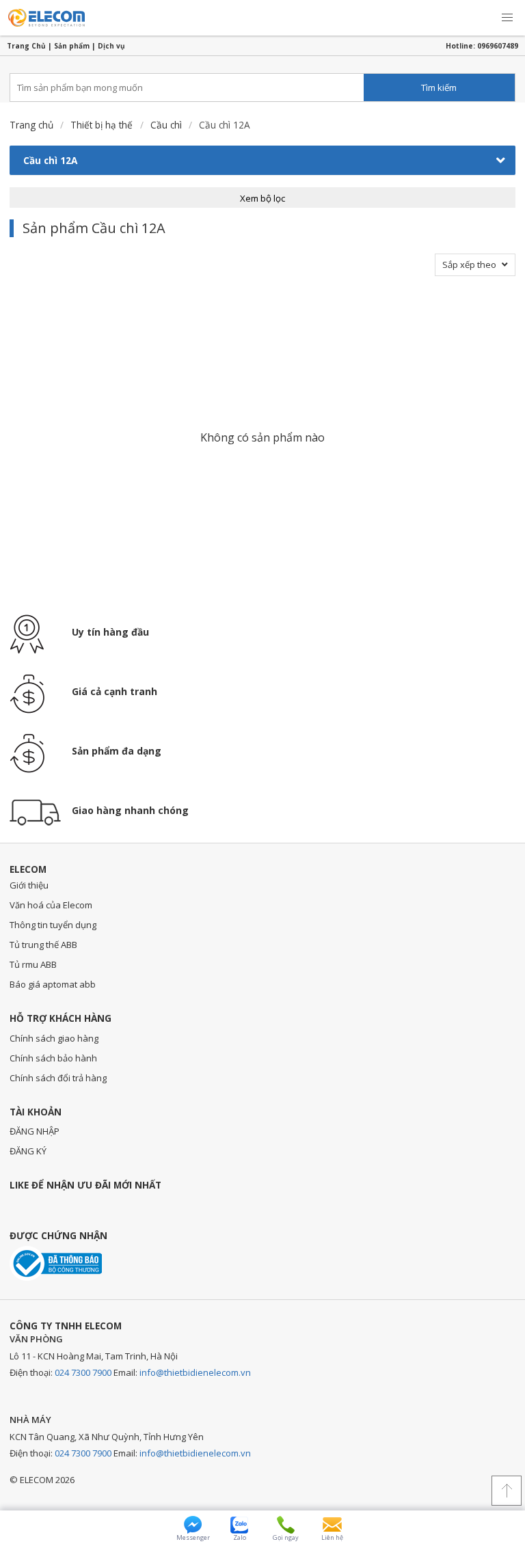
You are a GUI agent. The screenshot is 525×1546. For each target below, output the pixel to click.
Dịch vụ (111, 46)
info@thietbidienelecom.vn (195, 1372)
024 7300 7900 (83, 1372)
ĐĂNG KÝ (28, 1151)
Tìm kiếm (439, 87)
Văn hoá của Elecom (51, 905)
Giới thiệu (29, 885)
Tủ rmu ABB (33, 964)
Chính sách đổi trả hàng (58, 1078)
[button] (507, 18)
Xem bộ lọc (262, 198)
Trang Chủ (26, 46)
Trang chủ (31, 124)
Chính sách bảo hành (53, 1058)
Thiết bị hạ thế (101, 124)
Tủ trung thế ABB (43, 944)
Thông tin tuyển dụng (53, 925)
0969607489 (497, 46)
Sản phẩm (72, 46)
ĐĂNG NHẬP (34, 1131)
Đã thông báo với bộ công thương (56, 1263)
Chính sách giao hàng (54, 1038)
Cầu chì (166, 124)
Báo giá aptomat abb (53, 984)
